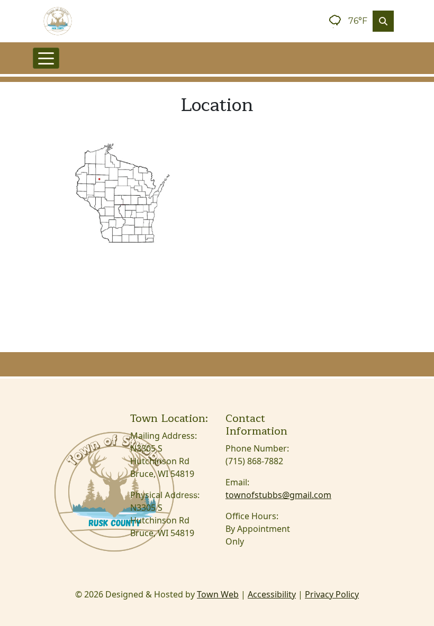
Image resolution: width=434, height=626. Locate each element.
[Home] (57, 21)
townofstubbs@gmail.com (278, 495)
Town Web (218, 594)
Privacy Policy (332, 594)
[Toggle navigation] (46, 58)
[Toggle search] (383, 21)
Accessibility (272, 594)
